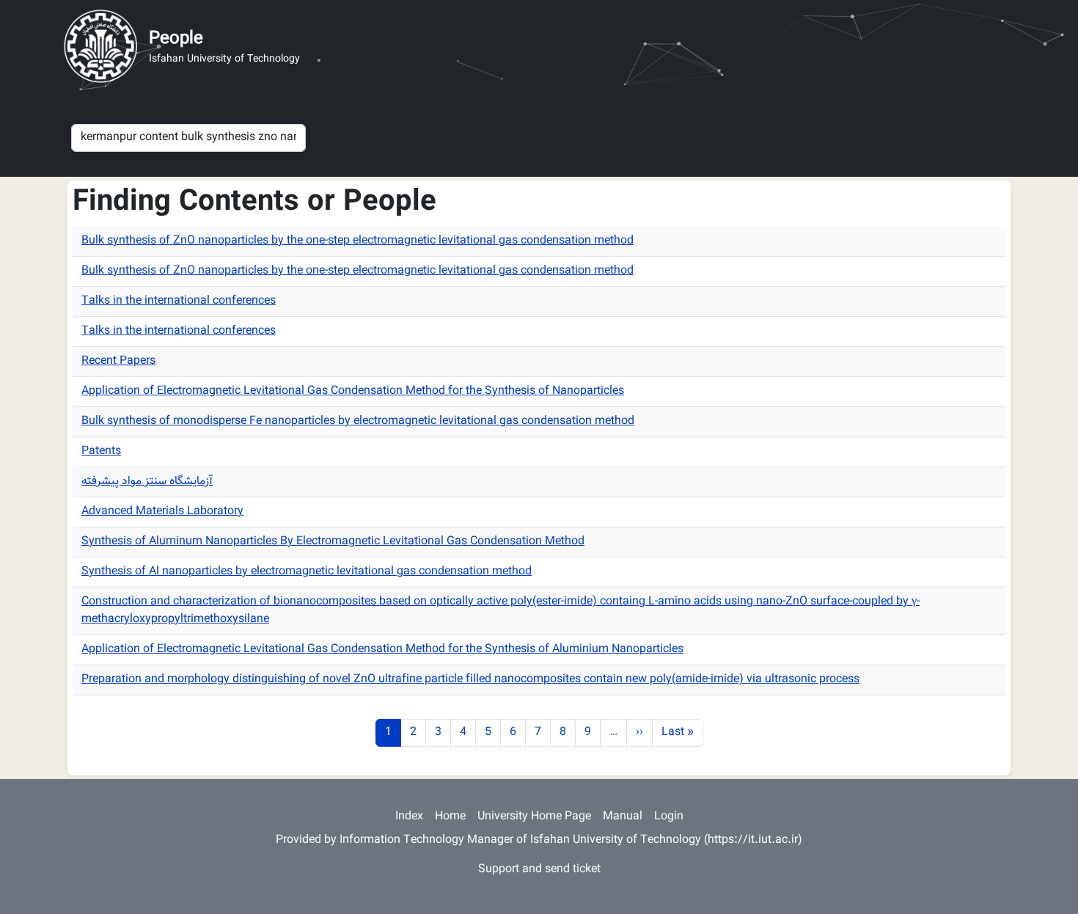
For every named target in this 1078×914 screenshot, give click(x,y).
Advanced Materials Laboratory (162, 511)
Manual (622, 817)
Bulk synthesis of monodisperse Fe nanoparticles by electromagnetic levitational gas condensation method (357, 421)
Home (450, 817)
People (176, 39)
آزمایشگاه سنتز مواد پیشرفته (147, 481)
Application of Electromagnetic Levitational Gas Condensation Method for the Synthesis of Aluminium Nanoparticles (382, 649)
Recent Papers (118, 361)
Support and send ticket (539, 869)
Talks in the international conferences (178, 301)
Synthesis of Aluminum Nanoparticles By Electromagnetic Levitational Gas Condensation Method (332, 542)
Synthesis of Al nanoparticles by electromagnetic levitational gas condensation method (306, 572)
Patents (101, 451)
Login (668, 817)
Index (409, 817)
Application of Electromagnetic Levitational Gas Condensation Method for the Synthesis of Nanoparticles (352, 391)
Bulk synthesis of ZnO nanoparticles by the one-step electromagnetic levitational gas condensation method (357, 241)
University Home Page (534, 817)
